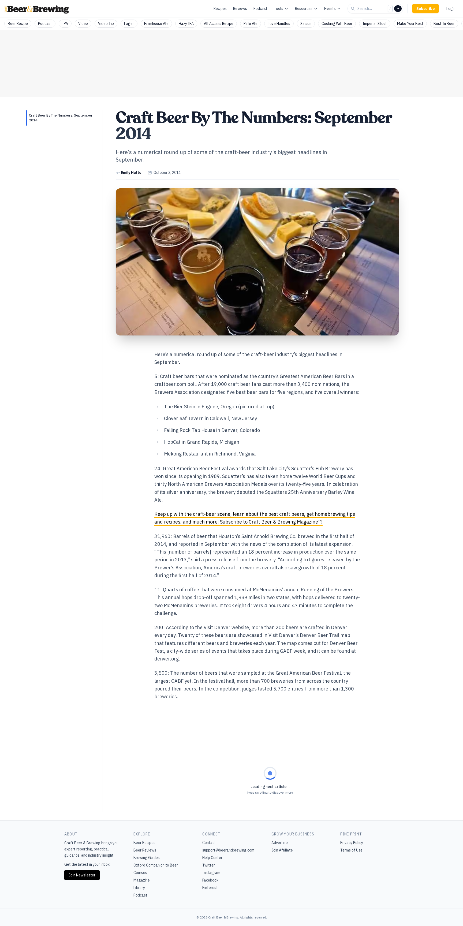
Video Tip (106, 23)
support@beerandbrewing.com (228, 850)
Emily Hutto (131, 172)
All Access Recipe (218, 23)
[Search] (398, 8)
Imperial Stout (375, 23)
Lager (129, 23)
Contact (209, 842)
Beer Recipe (18, 23)
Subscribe (425, 8)
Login (450, 8)
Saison (305, 23)
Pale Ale (250, 23)
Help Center (212, 857)
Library (139, 887)
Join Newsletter (82, 875)
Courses (140, 872)
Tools (278, 8)
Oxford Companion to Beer (155, 865)
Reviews (240, 8)
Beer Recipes (144, 842)
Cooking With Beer (337, 23)
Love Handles (279, 23)
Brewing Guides (146, 857)
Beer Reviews (144, 850)
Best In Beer (444, 23)
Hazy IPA (186, 23)
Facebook (210, 880)
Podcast (260, 8)
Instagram (211, 872)
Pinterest (210, 887)
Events (330, 8)
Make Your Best (410, 23)
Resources (303, 8)
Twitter (208, 865)
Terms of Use (351, 850)
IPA (65, 23)
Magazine (141, 880)
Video (83, 23)
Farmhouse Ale (156, 23)
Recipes (220, 8)
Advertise (279, 842)
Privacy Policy (351, 842)
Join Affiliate (282, 850)
